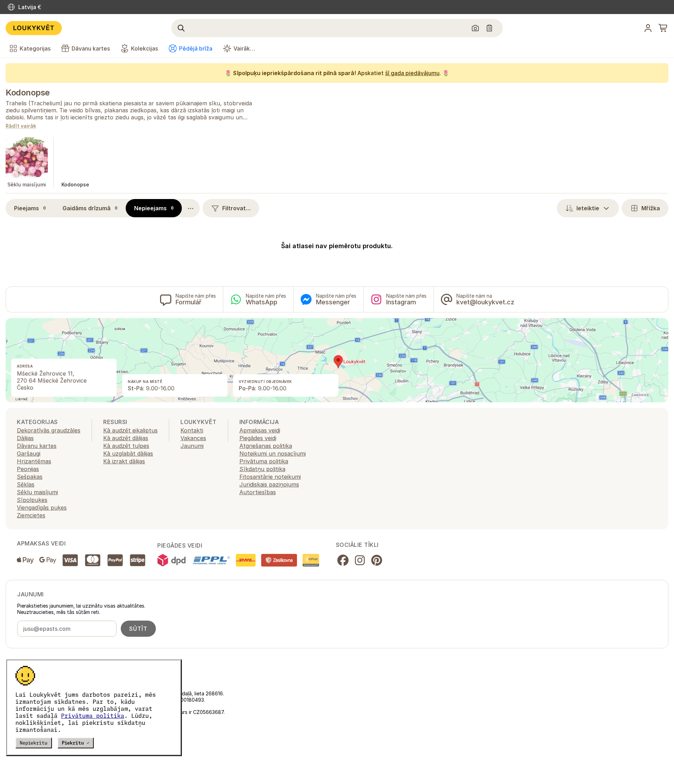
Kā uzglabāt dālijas (128, 453)
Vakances (193, 438)
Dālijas (25, 438)
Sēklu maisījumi (37, 492)
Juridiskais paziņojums (269, 484)
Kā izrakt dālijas (124, 461)
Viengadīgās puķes (42, 507)
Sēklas (25, 484)
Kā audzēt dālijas (125, 438)
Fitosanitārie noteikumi (270, 476)
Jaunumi (192, 445)
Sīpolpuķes (32, 499)
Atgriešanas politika (265, 445)
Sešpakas (29, 476)
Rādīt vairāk (21, 126)
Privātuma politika (92, 716)
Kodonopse (28, 92)
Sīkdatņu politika (262, 468)
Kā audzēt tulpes (126, 445)
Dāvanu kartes (37, 445)
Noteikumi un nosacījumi (272, 453)
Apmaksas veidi (259, 430)
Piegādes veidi (257, 438)
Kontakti (191, 430)
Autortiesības (257, 492)
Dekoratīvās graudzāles (48, 430)
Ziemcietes (31, 515)
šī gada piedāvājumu (412, 73)
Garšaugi (28, 453)
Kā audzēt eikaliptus (130, 430)
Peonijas (28, 468)
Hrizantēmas (34, 461)
